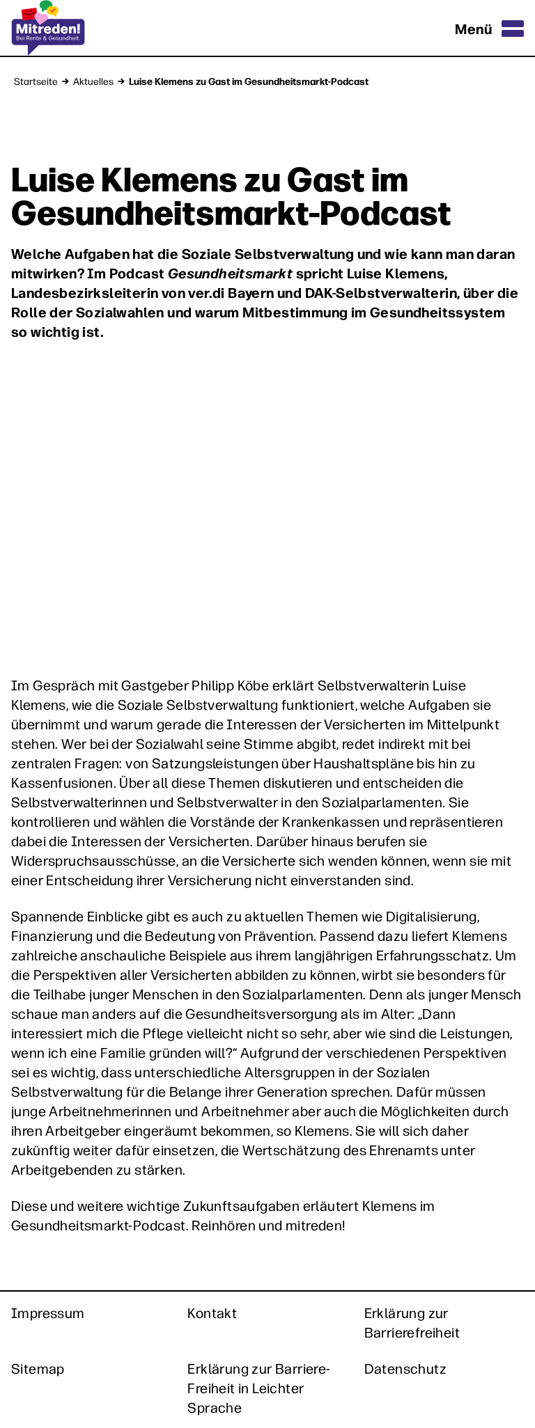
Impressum (48, 1312)
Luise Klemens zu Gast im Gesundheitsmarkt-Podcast (249, 81)
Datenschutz (405, 1368)
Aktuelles (93, 80)
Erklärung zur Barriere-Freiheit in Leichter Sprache (258, 1387)
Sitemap (38, 1368)
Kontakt (212, 1312)
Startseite (36, 80)
